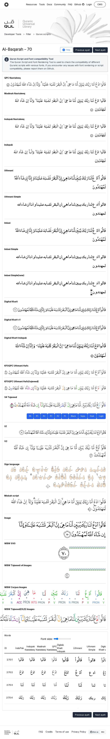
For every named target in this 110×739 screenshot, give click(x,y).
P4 (44, 416)
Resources (31, 4)
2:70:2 (10, 672)
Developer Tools (12, 34)
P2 (58, 416)
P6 (30, 416)
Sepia (82, 416)
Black (73, 416)
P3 (51, 416)
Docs (49, 4)
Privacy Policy (79, 731)
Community (60, 4)
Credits (49, 731)
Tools (42, 4)
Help (67, 50)
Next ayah (100, 50)
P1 (65, 416)
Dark (92, 416)
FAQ (70, 4)
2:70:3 (10, 685)
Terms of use (62, 731)
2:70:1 (10, 659)
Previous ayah (82, 50)
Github (50, 68)
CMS (99, 4)
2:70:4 (9, 697)
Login (89, 4)
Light (101, 416)
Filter (28, 34)
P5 (37, 416)
